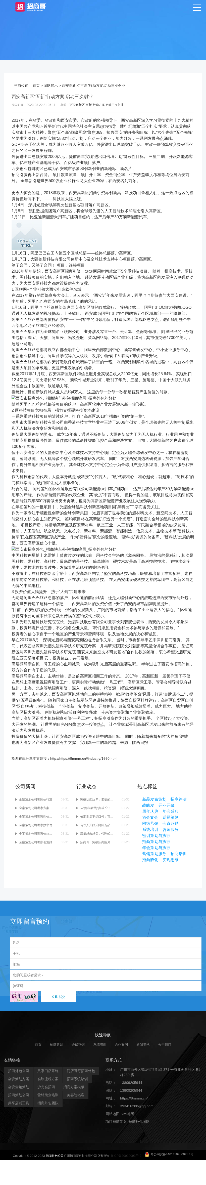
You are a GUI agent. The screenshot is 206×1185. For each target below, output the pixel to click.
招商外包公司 (18, 1071)
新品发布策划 (154, 799)
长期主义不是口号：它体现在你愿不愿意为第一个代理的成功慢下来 (98, 816)
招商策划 (56, 1044)
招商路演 (179, 799)
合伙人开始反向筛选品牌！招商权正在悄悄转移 (98, 825)
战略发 (148, 805)
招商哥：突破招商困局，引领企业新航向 (98, 842)
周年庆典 (150, 811)
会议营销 (171, 823)
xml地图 (128, 1114)
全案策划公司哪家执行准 (35, 799)
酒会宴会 (150, 817)
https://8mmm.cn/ (134, 1098)
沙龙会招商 (46, 1087)
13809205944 (131, 1083)
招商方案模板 (73, 1087)
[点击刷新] (24, 996)
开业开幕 (167, 805)
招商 (16, 175)
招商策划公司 (18, 1095)
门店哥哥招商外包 (81, 1071)
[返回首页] (35, 7)
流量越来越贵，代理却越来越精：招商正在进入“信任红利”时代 (98, 833)
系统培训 (150, 829)
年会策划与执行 (156, 847)
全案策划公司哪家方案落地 (37, 808)
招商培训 (179, 854)
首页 (36, 85)
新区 (137, 120)
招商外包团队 (48, 1103)
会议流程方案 (48, 1079)
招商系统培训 (77, 1079)
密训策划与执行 (156, 835)
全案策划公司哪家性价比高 (37, 816)
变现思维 (171, 860)
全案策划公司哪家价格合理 (37, 833)
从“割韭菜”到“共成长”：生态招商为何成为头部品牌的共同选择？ (98, 808)
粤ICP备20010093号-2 (126, 1156)
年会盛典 (171, 811)
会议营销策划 (18, 1087)
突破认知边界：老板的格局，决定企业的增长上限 (98, 799)
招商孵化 (150, 860)
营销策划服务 (154, 854)
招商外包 (130, 1129)
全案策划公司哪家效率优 (35, 825)
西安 (65, 120)
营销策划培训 (48, 1095)
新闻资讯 (142, 1044)
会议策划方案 (18, 1079)
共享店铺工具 (18, 1103)
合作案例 (121, 1044)
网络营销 (150, 823)
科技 (129, 193)
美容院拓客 (75, 1095)
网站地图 (113, 1114)
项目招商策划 (116, 1122)
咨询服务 (171, 829)
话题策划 (171, 817)
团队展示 (51, 85)
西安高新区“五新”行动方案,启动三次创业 (97, 105)
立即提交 (59, 997)
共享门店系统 (48, 1071)
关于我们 (164, 1044)
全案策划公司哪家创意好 (35, 842)
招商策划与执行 (156, 841)
